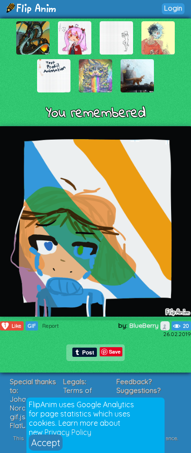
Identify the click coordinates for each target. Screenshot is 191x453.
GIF (32, 326)
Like (12, 325)
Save (115, 351)
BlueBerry (144, 325)
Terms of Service (77, 395)
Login (173, 8)
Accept (45, 442)
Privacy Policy (68, 432)
